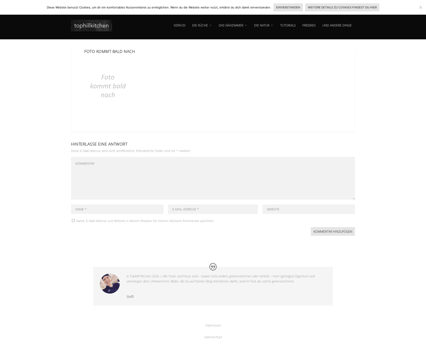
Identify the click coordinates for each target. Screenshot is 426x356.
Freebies (309, 25)
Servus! (179, 25)
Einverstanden (288, 7)
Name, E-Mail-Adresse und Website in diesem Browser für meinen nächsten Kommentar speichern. (145, 221)
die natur (261, 25)
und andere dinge (337, 25)
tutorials (288, 25)
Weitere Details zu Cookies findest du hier (342, 7)
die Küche (200, 25)
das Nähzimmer (231, 25)
